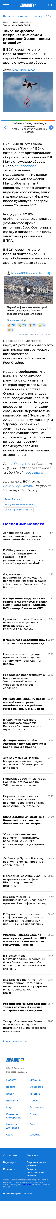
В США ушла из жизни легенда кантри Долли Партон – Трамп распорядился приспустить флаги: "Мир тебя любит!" (23, 557)
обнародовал (25, 166)
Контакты (9, 1169)
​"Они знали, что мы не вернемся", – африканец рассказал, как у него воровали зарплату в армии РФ (23, 841)
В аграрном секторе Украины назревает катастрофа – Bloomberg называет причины (25, 880)
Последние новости (23, 524)
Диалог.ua (26, 1184)
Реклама (32, 1155)
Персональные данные (36, 1164)
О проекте (10, 1155)
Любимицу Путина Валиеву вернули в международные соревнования (23, 862)
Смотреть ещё (15, 1041)
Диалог (6, 22)
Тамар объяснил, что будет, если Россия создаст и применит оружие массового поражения (24, 1026)
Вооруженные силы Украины (20, 504)
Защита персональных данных (36, 1172)
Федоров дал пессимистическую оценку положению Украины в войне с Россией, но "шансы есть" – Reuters (25, 581)
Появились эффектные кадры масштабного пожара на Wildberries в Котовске (25, 782)
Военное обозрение (22, 22)
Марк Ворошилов (23, 70)
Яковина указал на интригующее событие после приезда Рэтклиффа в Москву (25, 900)
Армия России (12, 499)
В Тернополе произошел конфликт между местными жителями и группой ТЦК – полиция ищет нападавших (23, 919)
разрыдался (36, 472)
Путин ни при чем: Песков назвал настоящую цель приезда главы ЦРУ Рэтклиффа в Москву (22, 624)
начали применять (18, 486)
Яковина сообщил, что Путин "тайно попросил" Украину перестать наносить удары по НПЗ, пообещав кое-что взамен (25, 986)
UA (50, 5)
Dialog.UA (22, 464)
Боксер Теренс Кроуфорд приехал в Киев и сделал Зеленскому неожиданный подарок (23, 659)
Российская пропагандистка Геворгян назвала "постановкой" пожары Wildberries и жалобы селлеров (24, 681)
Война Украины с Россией (18, 510)
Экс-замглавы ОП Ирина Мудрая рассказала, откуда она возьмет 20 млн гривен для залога (23, 762)
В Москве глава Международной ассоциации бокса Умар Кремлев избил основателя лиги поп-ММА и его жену (24, 962)
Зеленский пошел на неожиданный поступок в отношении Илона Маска (22, 536)
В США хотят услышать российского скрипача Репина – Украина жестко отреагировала (22, 724)
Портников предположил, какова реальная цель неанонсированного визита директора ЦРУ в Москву (23, 801)
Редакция (9, 1162)
